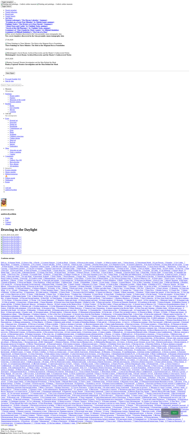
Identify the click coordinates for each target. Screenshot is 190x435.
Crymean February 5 (50, 262)
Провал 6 (51, 322)
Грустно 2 (30, 338)
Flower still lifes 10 (50, 264)
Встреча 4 (180, 381)
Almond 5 (89, 264)
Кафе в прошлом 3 (35, 362)
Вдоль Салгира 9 (180, 372)
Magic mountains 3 (129, 292)
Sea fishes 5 (90, 288)
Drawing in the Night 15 (37, 286)
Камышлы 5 (69, 336)
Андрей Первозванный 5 (112, 338)
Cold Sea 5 (139, 270)
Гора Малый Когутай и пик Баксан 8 (25, 403)
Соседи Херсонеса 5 (81, 387)
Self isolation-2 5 (109, 298)
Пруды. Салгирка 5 (132, 407)
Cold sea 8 (23, 310)
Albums (8, 224)
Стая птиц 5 (19, 374)
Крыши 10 (48, 360)
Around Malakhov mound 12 (67, 316)
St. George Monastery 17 (48, 300)
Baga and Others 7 (15, 276)
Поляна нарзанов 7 (111, 401)
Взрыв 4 (160, 405)
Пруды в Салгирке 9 (38, 324)
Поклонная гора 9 (179, 356)
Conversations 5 (115, 296)
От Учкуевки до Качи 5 (93, 330)
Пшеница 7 (81, 383)
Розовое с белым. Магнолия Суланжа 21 (76, 413)
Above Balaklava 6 (111, 280)
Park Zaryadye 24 (105, 306)
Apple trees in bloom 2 (66, 278)
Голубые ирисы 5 (105, 354)
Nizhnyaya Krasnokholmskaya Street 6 (173, 304)
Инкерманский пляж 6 (98, 377)
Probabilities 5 (87, 282)
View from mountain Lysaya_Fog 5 (96, 274)
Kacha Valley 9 (158, 272)
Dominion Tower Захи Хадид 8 (121, 344)
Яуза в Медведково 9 (103, 358)
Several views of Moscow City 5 (147, 304)
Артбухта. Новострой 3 (77, 409)
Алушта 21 (5, 364)
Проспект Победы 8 (154, 344)
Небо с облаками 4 (23, 405)
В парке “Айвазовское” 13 (42, 421)
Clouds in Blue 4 (114, 284)
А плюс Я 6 (132, 346)
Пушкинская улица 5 (65, 350)
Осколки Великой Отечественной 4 (29, 284)
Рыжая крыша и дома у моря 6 (16, 340)
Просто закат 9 (103, 340)
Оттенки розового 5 (151, 324)
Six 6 (31, 296)
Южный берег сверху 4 (169, 358)
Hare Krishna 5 (10, 266)
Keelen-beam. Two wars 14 (46, 316)
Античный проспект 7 (83, 338)
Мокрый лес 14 (120, 332)
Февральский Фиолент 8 (54, 348)
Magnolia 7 (121, 300)
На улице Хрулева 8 (10, 326)
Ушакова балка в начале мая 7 (65, 419)
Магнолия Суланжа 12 (19, 332)
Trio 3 (60, 288)
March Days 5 (152, 288)
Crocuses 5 (5, 268)
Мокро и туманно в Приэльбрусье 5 (83, 320)
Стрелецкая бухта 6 (130, 338)
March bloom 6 (40, 296)
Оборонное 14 (147, 340)
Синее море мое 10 (156, 350)
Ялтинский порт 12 (112, 348)
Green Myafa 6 (99, 294)
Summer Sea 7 (128, 290)
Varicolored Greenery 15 (19, 268)
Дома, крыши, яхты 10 (68, 366)
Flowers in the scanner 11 (87, 262)
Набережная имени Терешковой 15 (159, 379)
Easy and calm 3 (149, 296)
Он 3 (187, 381)
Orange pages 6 (162, 296)
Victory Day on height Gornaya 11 (127, 312)
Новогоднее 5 (67, 328)
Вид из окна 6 (31, 374)
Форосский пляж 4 (81, 362)
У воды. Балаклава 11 (74, 356)
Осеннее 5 (137, 370)
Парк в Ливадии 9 (145, 366)
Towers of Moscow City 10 (143, 278)
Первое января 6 (155, 409)
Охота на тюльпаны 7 (60, 415)
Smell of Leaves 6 (173, 274)
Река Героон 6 (180, 362)
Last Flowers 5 (160, 262)
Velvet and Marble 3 (26, 282)
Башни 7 (132, 405)
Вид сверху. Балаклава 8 (93, 356)
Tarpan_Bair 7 (82, 276)
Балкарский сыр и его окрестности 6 (69, 403)
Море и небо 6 (163, 348)
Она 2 (164, 364)
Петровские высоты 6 (145, 385)
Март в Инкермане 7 (16, 413)
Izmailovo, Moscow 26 (48, 304)
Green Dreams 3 (131, 288)
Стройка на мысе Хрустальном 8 (68, 368)
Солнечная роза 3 (8, 423)
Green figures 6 (112, 316)
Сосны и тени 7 (7, 407)
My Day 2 (142, 288)
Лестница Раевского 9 (159, 419)
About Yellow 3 (181, 294)
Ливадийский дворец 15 (115, 366)
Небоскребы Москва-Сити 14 (107, 342)
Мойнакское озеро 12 (151, 397)
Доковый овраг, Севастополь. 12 (97, 328)
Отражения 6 (62, 340)
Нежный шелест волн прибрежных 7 (103, 268)
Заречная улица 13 (81, 350)
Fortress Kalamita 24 (166, 302)
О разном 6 (28, 383)
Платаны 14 (78, 370)
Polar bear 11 (85, 310)
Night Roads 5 (83, 268)
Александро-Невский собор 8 (138, 332)
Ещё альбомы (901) (85, 423)
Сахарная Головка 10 (83, 336)
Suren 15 (159, 312)
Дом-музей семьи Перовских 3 (155, 399)
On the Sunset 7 (153, 294)
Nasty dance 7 (159, 278)
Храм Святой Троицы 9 (165, 362)
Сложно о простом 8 (106, 376)
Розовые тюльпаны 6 (34, 334)
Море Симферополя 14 (160, 354)
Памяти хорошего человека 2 (13, 328)
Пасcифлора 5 (162, 338)
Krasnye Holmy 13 (119, 306)
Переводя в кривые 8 (141, 322)
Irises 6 (23, 280)
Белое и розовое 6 (171, 352)
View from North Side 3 (166, 298)
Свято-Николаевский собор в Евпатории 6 (112, 397)
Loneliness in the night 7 (149, 302)
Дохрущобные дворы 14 (29, 419)
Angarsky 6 (99, 286)
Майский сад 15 (129, 334)
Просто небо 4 (37, 391)
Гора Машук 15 (40, 322)
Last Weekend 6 (166, 270)
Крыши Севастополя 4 (55, 268)
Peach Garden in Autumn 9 (11, 278)
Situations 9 (89, 294)
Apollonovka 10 (32, 318)
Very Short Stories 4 (23, 266)
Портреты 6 (68, 370)
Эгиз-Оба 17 (169, 350)
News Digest (10, 73)
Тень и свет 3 (112, 421)
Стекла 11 (123, 342)
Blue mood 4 (138, 296)
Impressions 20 (32, 292)
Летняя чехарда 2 (19, 338)
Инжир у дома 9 (71, 423)
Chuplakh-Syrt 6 (167, 286)
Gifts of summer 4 (11, 302)
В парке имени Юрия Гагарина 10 (84, 399)
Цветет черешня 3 (46, 419)
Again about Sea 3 (61, 270)
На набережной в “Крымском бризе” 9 (60, 389)
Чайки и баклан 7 (110, 356)
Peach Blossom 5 (70, 276)
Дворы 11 (69, 338)
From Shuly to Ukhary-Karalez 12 (124, 276)
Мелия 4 (112, 350)
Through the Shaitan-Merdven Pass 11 (171, 276)
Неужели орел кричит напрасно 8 (31, 326)
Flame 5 (66, 286)
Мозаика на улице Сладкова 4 (162, 387)
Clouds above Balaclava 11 (100, 290)
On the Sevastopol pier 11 (178, 306)
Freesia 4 (74, 262)
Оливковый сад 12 (142, 419)
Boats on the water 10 (119, 318)
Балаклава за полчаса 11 (141, 387)
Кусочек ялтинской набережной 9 (87, 395)
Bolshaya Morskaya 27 (124, 298)
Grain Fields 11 (117, 290)
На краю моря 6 (144, 354)
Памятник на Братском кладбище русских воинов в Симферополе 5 (27, 385)
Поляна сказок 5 (89, 364)
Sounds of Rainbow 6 (10, 282)
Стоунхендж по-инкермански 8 (143, 376)
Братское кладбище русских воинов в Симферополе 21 (168, 383)
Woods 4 (104, 284)
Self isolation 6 (127, 296)
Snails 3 (78, 282)
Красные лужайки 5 (124, 395)
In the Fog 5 (181, 268)
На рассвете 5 (78, 328)
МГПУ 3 (91, 358)
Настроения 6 (146, 407)
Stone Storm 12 (115, 274)
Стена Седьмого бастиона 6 (36, 328)
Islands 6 (118, 292)
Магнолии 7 (96, 389)
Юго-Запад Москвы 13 (154, 356)
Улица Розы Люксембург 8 (104, 346)
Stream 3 (96, 282)
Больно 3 (100, 411)
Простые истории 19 (134, 324)
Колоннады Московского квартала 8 (91, 366)
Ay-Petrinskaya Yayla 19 (119, 264)
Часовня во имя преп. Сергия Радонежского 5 (137, 389)
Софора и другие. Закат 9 (86, 340)
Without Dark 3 (68, 282)
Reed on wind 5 (78, 264)
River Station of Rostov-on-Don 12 (37, 320)
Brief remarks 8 (7, 296)
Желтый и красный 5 (173, 322)
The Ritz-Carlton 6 (107, 304)
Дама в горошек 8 (136, 397)
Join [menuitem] (12, 81)
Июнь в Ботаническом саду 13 (166, 385)
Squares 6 (116, 282)
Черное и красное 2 (26, 411)
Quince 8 (5, 308)
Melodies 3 (55, 292)
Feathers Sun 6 (78, 294)
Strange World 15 (16, 262)
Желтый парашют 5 (41, 364)
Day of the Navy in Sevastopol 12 (62, 314)
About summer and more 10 (90, 300)
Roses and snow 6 (177, 308)
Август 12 (128, 322)
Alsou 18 (83, 306)
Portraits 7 (137, 298)
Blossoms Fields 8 (50, 284)
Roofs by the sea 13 (68, 296)
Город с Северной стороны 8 (114, 330)
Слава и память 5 (106, 332)
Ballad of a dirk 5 (91, 302)
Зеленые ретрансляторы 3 (103, 407)
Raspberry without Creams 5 (41, 266)
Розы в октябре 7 (54, 324)
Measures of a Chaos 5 (91, 284)
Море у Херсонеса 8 (48, 387)
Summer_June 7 (106, 276)
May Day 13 (44, 318)
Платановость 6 (38, 399)
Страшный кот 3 (118, 358)
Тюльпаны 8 (118, 352)
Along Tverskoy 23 (92, 304)
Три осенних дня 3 (158, 326)
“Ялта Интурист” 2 (108, 395)
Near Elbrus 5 (80, 278)
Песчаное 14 (144, 377)
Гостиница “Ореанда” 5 (98, 350)
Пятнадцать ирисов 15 (12, 356)
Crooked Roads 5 (47, 270)
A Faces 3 (86, 290)
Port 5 (60, 264)
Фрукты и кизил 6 (68, 326)
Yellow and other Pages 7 (104, 288)
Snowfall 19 (26, 278)
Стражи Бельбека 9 (56, 336)
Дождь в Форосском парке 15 (117, 393)
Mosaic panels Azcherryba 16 (174, 314)
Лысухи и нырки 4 (144, 346)
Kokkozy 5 (48, 274)
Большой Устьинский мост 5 (49, 358)
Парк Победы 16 (166, 324)
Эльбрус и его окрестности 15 (109, 320)
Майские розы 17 (178, 334)
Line (6, 220)
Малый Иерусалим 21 (72, 381)
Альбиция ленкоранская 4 (77, 360)
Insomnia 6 (74, 286)
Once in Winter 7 (145, 268)
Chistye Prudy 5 (66, 292)
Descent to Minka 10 (148, 312)
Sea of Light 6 (17, 272)
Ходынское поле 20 (33, 342)
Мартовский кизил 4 (138, 413)
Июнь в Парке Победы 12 (119, 360)
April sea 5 (67, 264)
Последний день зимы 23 (86, 411)
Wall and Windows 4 (25, 288)
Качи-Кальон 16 (97, 352)
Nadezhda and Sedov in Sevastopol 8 (90, 280)
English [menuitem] (14, 79)
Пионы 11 (110, 334)
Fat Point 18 (148, 270)
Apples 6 (54, 288)
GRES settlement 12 (160, 318)
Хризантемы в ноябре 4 (161, 407)
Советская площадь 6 (41, 350)
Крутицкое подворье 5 (74, 344)
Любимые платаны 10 (20, 401)
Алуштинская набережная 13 (21, 364)
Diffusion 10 (7, 292)
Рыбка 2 (19, 383)
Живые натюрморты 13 (24, 322)
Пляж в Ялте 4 (49, 368)
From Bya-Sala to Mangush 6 (155, 274)
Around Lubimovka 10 (137, 264)
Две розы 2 (163, 377)
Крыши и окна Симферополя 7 (162, 332)
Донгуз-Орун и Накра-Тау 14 (132, 320)
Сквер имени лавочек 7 (79, 377)
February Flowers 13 (85, 272)
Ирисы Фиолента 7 (126, 421)
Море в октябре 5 (25, 370)
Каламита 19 (24, 324)
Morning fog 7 (92, 306)
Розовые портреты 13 (9, 336)
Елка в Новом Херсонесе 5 (90, 372)
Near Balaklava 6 (41, 282)
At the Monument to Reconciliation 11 (65, 306)
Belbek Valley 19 (84, 266)
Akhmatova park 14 (128, 310)
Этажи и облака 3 (50, 340)
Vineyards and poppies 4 (52, 280)
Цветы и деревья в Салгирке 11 (73, 324)
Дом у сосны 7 (121, 346)
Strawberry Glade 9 (180, 286)
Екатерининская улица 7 (147, 348)
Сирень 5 (118, 334)
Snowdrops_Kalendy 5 (43, 276)
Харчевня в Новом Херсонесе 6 (102, 368)
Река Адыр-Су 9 (96, 401)
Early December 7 (85, 316)
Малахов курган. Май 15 (131, 381)
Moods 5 (66, 288)
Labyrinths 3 (109, 286)
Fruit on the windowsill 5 (154, 314)
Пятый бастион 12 (142, 330)
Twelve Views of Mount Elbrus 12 (99, 278)
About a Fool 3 (140, 290)
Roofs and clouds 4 (77, 288)
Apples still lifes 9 (8, 304)
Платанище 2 (119, 407)
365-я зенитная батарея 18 (146, 405)
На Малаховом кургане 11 (152, 370)
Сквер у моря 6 (115, 340)
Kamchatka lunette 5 (21, 296)
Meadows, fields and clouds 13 (69, 300)
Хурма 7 (57, 326)
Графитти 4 (116, 370)
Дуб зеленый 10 (24, 336)
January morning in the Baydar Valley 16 (122, 308)
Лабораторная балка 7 (134, 399)
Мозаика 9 (108, 352)
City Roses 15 (9, 300)
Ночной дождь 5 (37, 360)
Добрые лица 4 (127, 370)
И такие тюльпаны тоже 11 (117, 417)
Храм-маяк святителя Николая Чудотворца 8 (155, 336)
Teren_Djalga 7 (58, 276)
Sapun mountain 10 (148, 316)
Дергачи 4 (150, 413)
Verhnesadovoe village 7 (10, 314)
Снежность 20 (38, 348)
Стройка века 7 (141, 350)
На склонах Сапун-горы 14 (56, 332)
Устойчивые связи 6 (45, 374)
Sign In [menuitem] (7, 81)
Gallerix (10, 425)
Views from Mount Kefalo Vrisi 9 (140, 318)
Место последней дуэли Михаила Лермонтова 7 (76, 405)
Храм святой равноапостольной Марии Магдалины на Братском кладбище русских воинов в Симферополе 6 (94, 385)
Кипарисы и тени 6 (41, 411)
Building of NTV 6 (156, 284)
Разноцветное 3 (154, 364)
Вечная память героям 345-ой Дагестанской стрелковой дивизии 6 (44, 377)
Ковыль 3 (142, 383)
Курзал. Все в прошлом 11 (161, 360)
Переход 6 (104, 344)
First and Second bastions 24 (32, 298)
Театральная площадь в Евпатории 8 (85, 379)
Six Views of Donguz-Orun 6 (122, 278)
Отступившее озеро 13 (50, 397)
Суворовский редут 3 (40, 393)
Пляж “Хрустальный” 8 (131, 340)
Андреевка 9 (88, 370)
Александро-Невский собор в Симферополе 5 (137, 372)
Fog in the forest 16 (36, 308)
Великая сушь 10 (16, 397)
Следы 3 (108, 411)
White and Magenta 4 (173, 282)
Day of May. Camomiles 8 (143, 282)
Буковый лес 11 (98, 336)
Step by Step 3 (119, 288)
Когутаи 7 (148, 320)
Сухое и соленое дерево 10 (162, 395)
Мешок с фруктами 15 (102, 326)
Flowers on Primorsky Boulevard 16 (126, 302)
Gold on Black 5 (64, 262)
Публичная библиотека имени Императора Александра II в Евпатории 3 (43, 379)
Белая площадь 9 (181, 342)
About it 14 (141, 300)
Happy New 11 (54, 294)
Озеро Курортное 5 (153, 403)
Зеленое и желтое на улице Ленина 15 (114, 403)
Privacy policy (27, 433)
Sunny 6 (32, 294)
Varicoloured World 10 (145, 262)
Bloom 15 (15, 280)
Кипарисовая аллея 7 (180, 360)
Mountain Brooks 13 (31, 272)
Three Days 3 (151, 290)
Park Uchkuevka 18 (149, 298)
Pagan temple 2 (35, 302)
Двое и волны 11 (160, 366)
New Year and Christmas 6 (147, 308)
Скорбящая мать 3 (130, 352)
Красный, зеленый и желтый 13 (176, 405)
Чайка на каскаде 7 (175, 419)
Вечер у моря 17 (180, 387)
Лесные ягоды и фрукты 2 (163, 340)
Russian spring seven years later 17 (67, 310)
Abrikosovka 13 (108, 314)
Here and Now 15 (19, 292)
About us (13, 431)
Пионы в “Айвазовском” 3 (96, 421)
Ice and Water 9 (28, 276)
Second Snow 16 (63, 272)
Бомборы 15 (60, 338)
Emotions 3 (141, 292)
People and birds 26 (46, 310)
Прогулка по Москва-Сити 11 (84, 342)
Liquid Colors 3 (159, 282)
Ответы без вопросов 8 (38, 372)
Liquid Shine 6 (59, 274)
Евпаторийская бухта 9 (177, 377)
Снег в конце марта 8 (75, 332)
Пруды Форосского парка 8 (62, 362)
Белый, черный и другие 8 (145, 374)
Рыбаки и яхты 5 (8, 379)
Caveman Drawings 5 (55, 286)
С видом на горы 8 (83, 389)
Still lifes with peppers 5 (135, 306)
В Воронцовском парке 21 (85, 393)
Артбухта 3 (72, 376)
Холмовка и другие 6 (94, 383)
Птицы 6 (78, 364)
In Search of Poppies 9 (154, 264)
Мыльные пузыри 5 (77, 415)
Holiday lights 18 (163, 308)
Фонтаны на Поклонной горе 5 (26, 358)
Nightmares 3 (25, 290)
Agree (175, 413)
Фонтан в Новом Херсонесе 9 (144, 362)
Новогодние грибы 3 (160, 346)
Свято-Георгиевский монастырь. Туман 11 (150, 421)
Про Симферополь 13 (104, 364)
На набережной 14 (96, 348)
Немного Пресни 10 (64, 342)
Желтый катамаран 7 (23, 399)
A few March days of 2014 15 (18, 294)
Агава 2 (53, 350)
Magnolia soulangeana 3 (85, 296)
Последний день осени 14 (49, 346)
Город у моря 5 (87, 381)
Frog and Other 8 (19, 270)
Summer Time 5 (63, 284)
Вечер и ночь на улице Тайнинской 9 (124, 328)
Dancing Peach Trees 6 (133, 272)
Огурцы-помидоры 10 (147, 338)
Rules (10, 433)
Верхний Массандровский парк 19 (60, 395)
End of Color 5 (160, 280)
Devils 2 (38, 262)
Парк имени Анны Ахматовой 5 (58, 354)
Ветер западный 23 (61, 330)
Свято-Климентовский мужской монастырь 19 (43, 413)
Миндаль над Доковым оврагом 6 (62, 411)
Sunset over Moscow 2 (106, 292)
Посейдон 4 (27, 421)
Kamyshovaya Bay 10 (112, 310)
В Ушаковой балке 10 (68, 346)
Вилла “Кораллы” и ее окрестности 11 (16, 391)
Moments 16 (176, 288)
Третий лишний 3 (10, 411)
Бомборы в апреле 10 (130, 377)
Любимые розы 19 (100, 381)
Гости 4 (64, 358)
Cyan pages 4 (173, 296)
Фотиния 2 (120, 350)
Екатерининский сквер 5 (11, 415)
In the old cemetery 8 (167, 294)
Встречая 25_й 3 (73, 372)
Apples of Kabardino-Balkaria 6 (86, 322)
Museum (9, 90)
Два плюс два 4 (49, 334)
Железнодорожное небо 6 (96, 324)
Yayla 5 (79, 290)
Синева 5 (159, 389)
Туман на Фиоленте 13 (176, 421)
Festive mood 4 (141, 294)
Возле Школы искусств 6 (160, 330)
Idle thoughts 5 (42, 294)
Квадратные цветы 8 (18, 334)
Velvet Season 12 (130, 262)
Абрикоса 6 (97, 413)
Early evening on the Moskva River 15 (71, 304)
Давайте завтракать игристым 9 (76, 348)
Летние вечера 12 (117, 322)
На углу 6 (85, 368)
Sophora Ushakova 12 (41, 314)
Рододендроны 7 (160, 320)
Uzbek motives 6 (44, 292)
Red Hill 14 (47, 298)
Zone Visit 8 (130, 280)
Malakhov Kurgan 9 (181, 302)
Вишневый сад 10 (8, 405)
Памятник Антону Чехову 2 (75, 391)
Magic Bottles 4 (143, 284)
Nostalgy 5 (170, 262)
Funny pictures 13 (164, 288)
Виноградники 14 (156, 368)
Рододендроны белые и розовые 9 (104, 419)
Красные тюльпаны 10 (137, 417)
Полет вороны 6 (115, 381)
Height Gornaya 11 (164, 290)
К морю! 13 (97, 338)
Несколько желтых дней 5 (121, 326)
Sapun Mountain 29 (48, 302)
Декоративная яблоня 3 (10, 419)
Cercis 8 (85, 298)
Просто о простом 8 (123, 376)
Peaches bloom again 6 (101, 264)
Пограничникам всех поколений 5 (111, 399)
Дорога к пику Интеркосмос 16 (131, 401)
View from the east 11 (174, 292)
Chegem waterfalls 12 (9, 288)
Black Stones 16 (158, 268)
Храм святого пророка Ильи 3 (134, 379)
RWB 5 (122, 280)
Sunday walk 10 (29, 312)
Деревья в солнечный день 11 (25, 407)
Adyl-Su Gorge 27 (104, 318)
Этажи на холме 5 (35, 340)
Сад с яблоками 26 (36, 401)
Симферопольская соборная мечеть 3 (91, 334)
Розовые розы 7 (60, 407)
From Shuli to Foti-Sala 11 (147, 276)
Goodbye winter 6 (38, 278)
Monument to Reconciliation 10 (92, 312)
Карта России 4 (119, 364)
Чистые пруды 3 (139, 344)
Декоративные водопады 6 (11, 421)
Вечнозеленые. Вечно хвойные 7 (15, 417)
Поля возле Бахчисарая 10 (66, 383)
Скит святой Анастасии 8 (80, 352)
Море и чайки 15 (36, 368)
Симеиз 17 (134, 360)
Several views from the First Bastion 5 (88, 314)
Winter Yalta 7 (6, 272)
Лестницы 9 (130, 350)
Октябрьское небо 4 (172, 368)
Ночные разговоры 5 (168, 328)
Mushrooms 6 (173, 266)
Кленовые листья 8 (91, 403)
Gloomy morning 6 (99, 316)
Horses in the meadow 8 (88, 318)
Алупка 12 (100, 393)
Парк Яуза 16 (12, 330)
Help (3, 431)
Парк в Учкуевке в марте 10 (107, 374)
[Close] (22, 85)
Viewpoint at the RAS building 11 (85, 292)
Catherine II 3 (131, 300)
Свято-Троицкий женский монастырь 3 (30, 366)
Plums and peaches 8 (105, 302)
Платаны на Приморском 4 (87, 376)
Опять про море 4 (96, 387)
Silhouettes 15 (33, 310)
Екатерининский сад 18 (164, 372)
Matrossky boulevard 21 (170, 300)
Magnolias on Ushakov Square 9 (14, 318)
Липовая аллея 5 (86, 407)
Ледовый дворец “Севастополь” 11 (116, 413)
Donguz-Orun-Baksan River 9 (178, 320)
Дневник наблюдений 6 (43, 330)
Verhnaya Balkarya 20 (41, 288)
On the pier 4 (109, 312)
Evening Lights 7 (70, 268)
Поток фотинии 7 (153, 417)
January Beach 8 (179, 270)
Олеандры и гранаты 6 (110, 389)
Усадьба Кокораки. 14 (40, 336)
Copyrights (36, 433)
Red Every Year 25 (15, 274)
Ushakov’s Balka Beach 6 (69, 318)
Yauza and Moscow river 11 (124, 304)
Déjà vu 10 (5, 262)
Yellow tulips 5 (161, 316)
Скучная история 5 (26, 330)
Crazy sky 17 (149, 306)
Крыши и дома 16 (37, 389)
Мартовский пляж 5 (126, 374)
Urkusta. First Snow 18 (47, 272)
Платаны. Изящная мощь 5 (144, 415)
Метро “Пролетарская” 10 (38, 344)
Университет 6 (73, 407)
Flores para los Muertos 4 (144, 280)
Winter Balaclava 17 (77, 308)
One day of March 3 (53, 296)
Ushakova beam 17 (101, 296)
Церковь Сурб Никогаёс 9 (70, 397)
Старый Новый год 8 (23, 348)
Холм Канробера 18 (141, 368)
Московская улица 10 (129, 348)
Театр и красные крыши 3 (58, 409)
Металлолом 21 (7, 358)
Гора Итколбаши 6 (47, 403)
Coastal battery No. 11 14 (145, 310)
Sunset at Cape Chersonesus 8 (96, 308)
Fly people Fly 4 (8, 284)
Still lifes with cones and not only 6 (65, 266)
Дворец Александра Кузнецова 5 (159, 393)
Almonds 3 (119, 272)
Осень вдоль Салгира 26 (141, 326)
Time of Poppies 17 (33, 270)
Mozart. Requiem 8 (173, 280)
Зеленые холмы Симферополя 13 (151, 352)
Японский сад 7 (7, 389)
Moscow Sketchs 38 (172, 284)
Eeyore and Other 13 (93, 270)
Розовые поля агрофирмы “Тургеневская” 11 (120, 383)
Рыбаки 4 (154, 377)
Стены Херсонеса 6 (38, 354)
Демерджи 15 (154, 358)
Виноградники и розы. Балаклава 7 (131, 356)
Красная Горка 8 (59, 356)
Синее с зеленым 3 (103, 409)
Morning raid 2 (28, 306)
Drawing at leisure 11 (23, 300)
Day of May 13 (37, 290)
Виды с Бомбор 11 (114, 377)
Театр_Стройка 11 (41, 352)
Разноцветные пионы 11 (31, 356)
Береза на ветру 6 (67, 401)
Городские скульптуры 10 (98, 360)
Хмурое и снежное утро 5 (149, 328)
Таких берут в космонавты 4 (110, 379)
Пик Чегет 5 (177, 401)
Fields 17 (167, 312)
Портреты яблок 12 (52, 401)
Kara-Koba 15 (94, 276)
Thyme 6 (35, 300)
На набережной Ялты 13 (19, 368)
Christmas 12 (17, 264)
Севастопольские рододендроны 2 (84, 354)
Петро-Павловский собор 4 (137, 364)
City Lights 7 (180, 262)
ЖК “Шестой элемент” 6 (23, 350)
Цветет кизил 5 (19, 352)
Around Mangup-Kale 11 (139, 266)
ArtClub (11, 115)
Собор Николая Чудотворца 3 (37, 381)
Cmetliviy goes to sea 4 (34, 280)
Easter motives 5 (58, 312)
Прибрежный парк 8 (102, 370)
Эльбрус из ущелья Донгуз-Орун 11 (158, 401)
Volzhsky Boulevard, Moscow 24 (27, 304)
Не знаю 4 (91, 409)
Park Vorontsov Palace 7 (52, 290)
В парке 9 (47, 362)
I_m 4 (10, 290)
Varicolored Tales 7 (121, 286)
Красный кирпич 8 (57, 344)
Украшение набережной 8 (53, 391)
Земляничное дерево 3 (37, 417)
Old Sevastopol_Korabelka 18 (130, 316)
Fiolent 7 (73, 272)
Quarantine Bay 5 (97, 310)
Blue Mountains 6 (26, 314)
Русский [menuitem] (8, 79)
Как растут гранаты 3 (84, 326)
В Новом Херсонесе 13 (124, 368)
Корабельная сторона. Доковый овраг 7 (127, 411)
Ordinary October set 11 (74, 274)
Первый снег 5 (117, 409)
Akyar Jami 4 (139, 314)
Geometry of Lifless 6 (137, 286)
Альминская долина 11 (62, 374)
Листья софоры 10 (56, 423)
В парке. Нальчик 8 (137, 403)
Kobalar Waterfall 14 (87, 286)
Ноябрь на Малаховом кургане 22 (25, 346)
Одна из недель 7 (164, 334)
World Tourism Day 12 (76, 270)
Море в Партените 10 (62, 421)
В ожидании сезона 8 (126, 419)
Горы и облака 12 (179, 389)
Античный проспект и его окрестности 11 (111, 405)
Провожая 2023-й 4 (177, 346)
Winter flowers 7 (66, 294)
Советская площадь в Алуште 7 (61, 364)
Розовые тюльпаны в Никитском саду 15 (62, 417)
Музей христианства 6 (123, 362)
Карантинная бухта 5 (20, 372)
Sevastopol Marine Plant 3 (124, 314)
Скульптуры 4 (7, 350)
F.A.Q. (7, 431)
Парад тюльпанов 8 (93, 415)
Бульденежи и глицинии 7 (146, 334)
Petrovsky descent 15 (73, 312)
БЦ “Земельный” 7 (48, 342)
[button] (11, 10)
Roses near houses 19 (179, 312)
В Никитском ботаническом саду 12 (92, 417)
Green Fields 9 (169, 272)
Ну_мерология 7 (54, 328)
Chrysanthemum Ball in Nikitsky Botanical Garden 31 (110, 266)
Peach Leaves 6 (171, 278)
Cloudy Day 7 (176, 290)
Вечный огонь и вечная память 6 (58, 399)
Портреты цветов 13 (36, 332)
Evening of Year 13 (125, 268)
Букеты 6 (49, 326)
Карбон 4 (72, 340)
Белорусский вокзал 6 (166, 342)
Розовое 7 (130, 330)
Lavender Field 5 (37, 274)
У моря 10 (30, 352)
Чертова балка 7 (18, 342)
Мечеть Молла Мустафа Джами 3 (165, 391)
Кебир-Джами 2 (52, 366)
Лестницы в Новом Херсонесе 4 (101, 362)
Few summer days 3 (153, 300)
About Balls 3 (110, 294)
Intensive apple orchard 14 (64, 322)
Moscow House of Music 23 (11, 306)
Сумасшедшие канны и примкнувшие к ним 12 (28, 395)
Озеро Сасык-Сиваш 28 (142, 395)
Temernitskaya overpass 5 (59, 320)
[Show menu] (15, 2)
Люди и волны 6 (176, 348)
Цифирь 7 (51, 383)
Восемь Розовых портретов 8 (136, 358)
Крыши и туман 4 (16, 376)
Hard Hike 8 (147, 272)
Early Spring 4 (170, 268)
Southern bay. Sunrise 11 (125, 294)
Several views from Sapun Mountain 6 (70, 302)
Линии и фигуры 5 (76, 330)
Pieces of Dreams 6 (68, 290)
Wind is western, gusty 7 (115, 262)
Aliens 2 (180, 278)
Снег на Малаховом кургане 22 (136, 409)
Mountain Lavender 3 (129, 284)
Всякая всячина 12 (8, 383)
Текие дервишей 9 (87, 397)
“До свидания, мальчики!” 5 (20, 393)
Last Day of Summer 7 (37, 268)
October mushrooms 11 (42, 306)
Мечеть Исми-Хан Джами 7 (141, 391)
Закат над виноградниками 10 (118, 391)
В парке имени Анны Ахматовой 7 (118, 387)
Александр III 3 (131, 366)
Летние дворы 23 (42, 423)
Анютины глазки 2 (91, 332)
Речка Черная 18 (7, 374)
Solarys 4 (105, 270)
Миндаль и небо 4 (149, 411)
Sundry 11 (101, 262)
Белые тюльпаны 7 (109, 415)
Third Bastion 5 (58, 298)
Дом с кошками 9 (60, 360)
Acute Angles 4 (106, 282)
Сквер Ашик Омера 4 (17, 381)
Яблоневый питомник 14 (170, 403)
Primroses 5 (27, 264)
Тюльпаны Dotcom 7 (125, 415)
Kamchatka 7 (172, 316)
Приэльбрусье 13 (8, 322)
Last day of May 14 (153, 286)
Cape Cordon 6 (30, 316)
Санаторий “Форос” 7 (137, 393)
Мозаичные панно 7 (15, 320)
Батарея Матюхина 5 (85, 346)
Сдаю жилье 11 (145, 360)
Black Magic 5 (6, 264)
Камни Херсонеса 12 (64, 387)
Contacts (20, 431)
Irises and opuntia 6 (15, 312)
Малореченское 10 (130, 336)
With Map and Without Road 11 (133, 274)
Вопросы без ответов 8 (57, 372)
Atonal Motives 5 (126, 282)
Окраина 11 (50, 338)
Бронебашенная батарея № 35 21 (125, 354)
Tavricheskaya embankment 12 (12, 316)
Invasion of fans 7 (51, 308)
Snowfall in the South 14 (10, 310)
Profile (7, 218)
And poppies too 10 (69, 280)
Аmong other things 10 (73, 298)
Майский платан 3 (78, 421)
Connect (8, 222)
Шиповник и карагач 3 (32, 397)
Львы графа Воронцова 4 (116, 324)
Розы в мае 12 (46, 356)
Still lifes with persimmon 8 (19, 308)
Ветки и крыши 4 (44, 415)
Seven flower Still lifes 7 (158, 266)
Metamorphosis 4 (51, 278)
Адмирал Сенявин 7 (29, 415)
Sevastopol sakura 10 (44, 312)
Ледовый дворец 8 (39, 370)
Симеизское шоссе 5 (19, 362)
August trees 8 (23, 302)
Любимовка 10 (173, 399)
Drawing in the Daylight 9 (18, 286)
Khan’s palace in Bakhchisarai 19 (167, 310)
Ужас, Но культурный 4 (77, 358)
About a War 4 (29, 262)
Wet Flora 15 (98, 272)
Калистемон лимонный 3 (96, 391)
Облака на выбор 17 (22, 389)
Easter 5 (16, 290)
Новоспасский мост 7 (91, 344)
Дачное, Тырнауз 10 (82, 401)
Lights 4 (156, 270)
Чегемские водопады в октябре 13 (44, 405)
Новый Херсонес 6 (22, 354)
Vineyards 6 (183, 266)
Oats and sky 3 (104, 322)
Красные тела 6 (12, 324)
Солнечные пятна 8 (55, 370)
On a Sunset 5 (37, 264)
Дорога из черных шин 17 (59, 352)
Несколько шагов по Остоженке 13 (14, 344)
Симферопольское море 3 (66, 334)
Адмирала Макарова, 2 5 (25, 423)
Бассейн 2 (167, 389)
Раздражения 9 (64, 308)
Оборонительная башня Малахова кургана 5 (158, 381)
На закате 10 (39, 338)
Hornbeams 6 (54, 318)
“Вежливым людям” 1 (110, 372)
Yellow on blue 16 (162, 306)
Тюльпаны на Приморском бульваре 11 (52, 376)
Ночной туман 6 (84, 419)
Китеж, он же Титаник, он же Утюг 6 (142, 342)
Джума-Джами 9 (56, 381)
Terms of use (17, 433)
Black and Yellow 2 (55, 282)
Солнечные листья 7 (45, 407)
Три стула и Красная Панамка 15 (62, 393)
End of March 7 (109, 272)
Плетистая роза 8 (40, 383)
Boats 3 (135, 268)
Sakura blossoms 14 (14, 298)
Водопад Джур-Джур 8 (114, 336)
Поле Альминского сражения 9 (83, 374)
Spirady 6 (27, 274)
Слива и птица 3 (176, 330)
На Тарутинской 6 (157, 322)
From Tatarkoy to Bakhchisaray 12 (122, 270)
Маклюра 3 (43, 409)
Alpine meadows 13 (108, 300)
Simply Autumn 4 (76, 284)
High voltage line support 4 (156, 292)
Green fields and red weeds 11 (174, 264)
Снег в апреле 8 (30, 376)
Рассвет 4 (167, 356)
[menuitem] (19, 79)
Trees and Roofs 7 (96, 298)
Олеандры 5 (6, 362)
